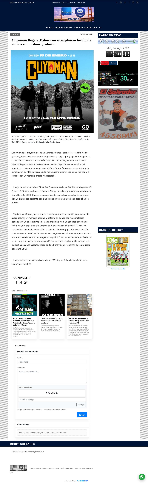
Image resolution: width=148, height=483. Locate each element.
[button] (117, 2)
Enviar (82, 415)
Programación (63, 27)
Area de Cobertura (85, 27)
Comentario (21, 367)
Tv (100, 27)
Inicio (49, 27)
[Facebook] (129, 2)
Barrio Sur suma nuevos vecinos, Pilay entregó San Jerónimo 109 (79, 320)
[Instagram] (133, 2)
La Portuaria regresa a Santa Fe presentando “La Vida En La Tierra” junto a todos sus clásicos (24, 321)
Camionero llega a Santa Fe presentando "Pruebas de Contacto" (51, 320)
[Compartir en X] (21, 282)
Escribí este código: (25, 387)
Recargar (80, 405)
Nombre (20, 358)
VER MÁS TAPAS (118, 269)
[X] (125, 2)
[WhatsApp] (121, 2)
